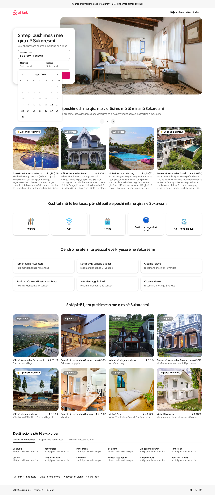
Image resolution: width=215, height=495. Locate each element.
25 (28, 110)
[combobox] (44, 56)
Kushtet (50, 490)
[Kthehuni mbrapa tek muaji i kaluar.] (23, 75)
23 (57, 104)
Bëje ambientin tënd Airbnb (185, 12)
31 (23, 117)
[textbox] (31, 66)
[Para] (113, 121)
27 (40, 110)
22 (51, 104)
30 (57, 110)
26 (34, 110)
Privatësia (38, 490)
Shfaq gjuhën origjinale (132, 4)
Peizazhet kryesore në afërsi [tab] (81, 439)
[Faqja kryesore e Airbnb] (20, 12)
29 (51, 110)
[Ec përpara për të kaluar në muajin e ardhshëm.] (57, 75)
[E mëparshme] (102, 121)
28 (46, 110)
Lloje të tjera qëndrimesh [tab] (51, 439)
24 (22, 110)
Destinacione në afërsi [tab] (24, 439)
